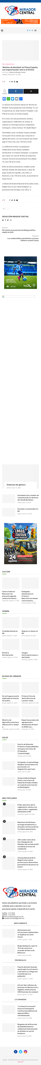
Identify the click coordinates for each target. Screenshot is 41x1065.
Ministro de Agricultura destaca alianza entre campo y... (10, 723)
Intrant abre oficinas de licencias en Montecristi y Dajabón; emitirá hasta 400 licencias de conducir (27, 988)
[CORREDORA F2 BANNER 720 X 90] (20, 20)
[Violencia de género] (20, 476)
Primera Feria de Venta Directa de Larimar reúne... (28, 698)
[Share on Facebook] (9, 82)
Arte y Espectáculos (8, 64)
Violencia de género (16, 485)
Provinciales (20, 960)
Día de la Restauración (7, 654)
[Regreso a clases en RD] (30, 622)
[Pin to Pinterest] (14, 82)
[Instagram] (32, 30)
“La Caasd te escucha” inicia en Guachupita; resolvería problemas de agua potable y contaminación (27, 1010)
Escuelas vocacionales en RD (27, 510)
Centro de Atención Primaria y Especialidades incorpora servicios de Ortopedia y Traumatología (27, 748)
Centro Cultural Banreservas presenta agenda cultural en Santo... (9, 595)
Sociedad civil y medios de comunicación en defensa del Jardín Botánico (28, 497)
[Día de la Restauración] (10, 644)
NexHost (20, 1062)
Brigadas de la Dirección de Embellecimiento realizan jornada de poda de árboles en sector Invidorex (27, 1028)
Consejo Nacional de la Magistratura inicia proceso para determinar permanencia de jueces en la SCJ (27, 862)
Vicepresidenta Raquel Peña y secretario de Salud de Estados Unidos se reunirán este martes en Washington (27, 782)
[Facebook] (27, 30)
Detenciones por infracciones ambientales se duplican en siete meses (27, 933)
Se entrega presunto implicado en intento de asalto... (10, 698)
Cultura (6, 572)
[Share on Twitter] (12, 82)
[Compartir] (15, 91)
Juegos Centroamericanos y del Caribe (30, 655)
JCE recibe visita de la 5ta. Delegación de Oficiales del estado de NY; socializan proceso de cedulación (28, 844)
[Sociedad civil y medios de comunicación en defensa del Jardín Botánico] (8, 498)
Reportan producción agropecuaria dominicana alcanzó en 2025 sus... (30, 723)
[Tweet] (31, 91)
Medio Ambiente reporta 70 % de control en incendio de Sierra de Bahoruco (27, 949)
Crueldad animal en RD (10, 632)
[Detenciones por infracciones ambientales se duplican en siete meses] (8, 933)
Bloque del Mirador (11, 676)
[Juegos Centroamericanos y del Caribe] (30, 644)
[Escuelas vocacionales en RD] (8, 512)
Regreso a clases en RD (30, 632)
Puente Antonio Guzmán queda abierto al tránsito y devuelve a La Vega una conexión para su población (27, 971)
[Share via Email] (17, 82)
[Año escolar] (20, 524)
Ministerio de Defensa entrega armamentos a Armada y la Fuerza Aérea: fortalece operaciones (28, 825)
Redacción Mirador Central (17, 72)
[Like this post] (5, 82)
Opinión (5, 611)
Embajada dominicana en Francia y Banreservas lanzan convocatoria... (30, 596)
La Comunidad (20, 1000)
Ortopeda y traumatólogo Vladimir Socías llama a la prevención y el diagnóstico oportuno (27, 765)
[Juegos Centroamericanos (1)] (20, 257)
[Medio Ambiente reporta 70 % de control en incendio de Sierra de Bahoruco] (8, 949)
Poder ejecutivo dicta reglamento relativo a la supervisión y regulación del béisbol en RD (27, 808)
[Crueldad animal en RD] (10, 622)
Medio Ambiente (20, 923)
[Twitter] (30, 30)
